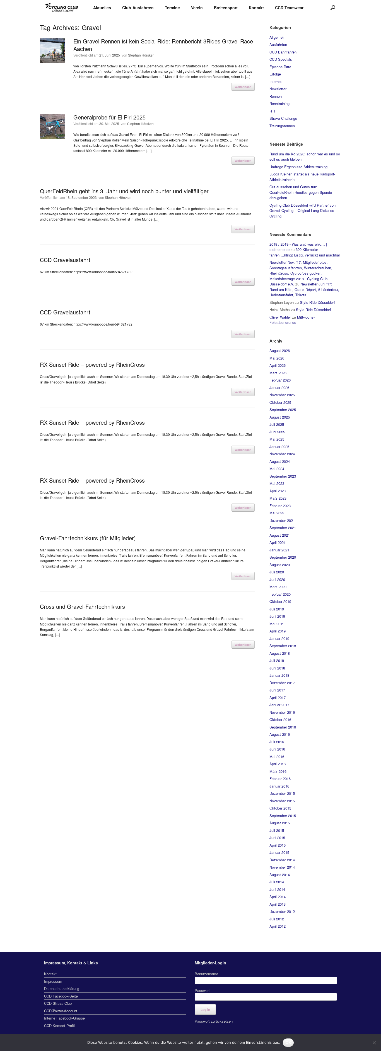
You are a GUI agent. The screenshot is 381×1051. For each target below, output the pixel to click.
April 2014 (277, 896)
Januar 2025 (279, 446)
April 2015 (277, 845)
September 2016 (282, 727)
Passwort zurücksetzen (214, 1021)
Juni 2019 (277, 616)
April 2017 (277, 697)
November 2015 (282, 800)
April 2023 (277, 490)
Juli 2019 (276, 609)
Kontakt (256, 7)
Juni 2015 (277, 837)
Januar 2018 (279, 675)
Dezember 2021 (282, 520)
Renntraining (279, 103)
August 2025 (279, 417)
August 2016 (279, 734)
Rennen (275, 96)
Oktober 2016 (280, 719)
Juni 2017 (277, 690)
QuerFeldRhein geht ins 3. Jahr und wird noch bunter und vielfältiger (124, 191)
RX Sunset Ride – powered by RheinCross (92, 364)
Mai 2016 (276, 756)
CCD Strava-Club (58, 1003)
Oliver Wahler (280, 317)
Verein (197, 7)
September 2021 (282, 527)
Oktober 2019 (280, 601)
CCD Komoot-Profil (59, 1025)
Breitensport (226, 7)
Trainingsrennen (282, 125)
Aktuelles (102, 7)
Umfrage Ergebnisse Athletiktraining (298, 166)
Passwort (202, 990)
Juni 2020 (277, 579)
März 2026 (277, 372)
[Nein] (374, 1042)
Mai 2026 (276, 358)
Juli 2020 (276, 572)
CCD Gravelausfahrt (65, 260)
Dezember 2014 (282, 859)
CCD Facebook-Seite (61, 996)
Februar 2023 (280, 505)
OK (288, 1042)
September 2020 (282, 557)
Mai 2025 (276, 439)
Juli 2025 (276, 424)
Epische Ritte (280, 66)
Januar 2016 (279, 786)
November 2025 (282, 394)
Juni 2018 (277, 668)
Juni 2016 (277, 749)
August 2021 (279, 535)
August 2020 (279, 564)
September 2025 (282, 409)
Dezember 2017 (282, 682)
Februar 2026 (280, 380)
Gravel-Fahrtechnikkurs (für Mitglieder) (88, 538)
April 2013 (277, 904)
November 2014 (282, 867)
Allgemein (277, 37)
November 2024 (282, 453)
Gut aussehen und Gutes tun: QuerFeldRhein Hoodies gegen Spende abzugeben (300, 192)
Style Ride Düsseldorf (317, 302)
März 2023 (277, 498)
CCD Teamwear (289, 7)
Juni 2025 (277, 431)
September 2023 (282, 476)
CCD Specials (280, 59)
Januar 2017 (279, 704)
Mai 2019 (276, 623)
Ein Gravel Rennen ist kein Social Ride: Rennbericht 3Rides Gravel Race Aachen (163, 45)
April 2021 (277, 542)
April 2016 (277, 763)
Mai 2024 (276, 468)
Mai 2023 (276, 483)
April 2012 (277, 926)
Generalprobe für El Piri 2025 (109, 117)
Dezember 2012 (282, 911)
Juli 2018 (276, 660)
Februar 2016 (280, 778)
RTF (272, 111)
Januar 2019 (279, 638)
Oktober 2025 (280, 402)
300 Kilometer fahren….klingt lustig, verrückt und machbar (304, 252)
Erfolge (275, 74)
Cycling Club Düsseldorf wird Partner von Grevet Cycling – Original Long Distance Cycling (302, 210)
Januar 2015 (279, 852)
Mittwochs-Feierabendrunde (292, 319)
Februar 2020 (280, 594)
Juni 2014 (277, 889)
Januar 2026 (279, 387)
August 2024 (279, 461)
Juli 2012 (276, 919)
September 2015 (282, 815)
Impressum (53, 981)
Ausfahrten (278, 44)
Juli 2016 (276, 741)
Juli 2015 (276, 830)
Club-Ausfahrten (138, 7)
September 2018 (282, 645)
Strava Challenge (283, 118)
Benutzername (206, 973)
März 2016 (277, 771)
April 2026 (277, 365)
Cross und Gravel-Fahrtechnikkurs (82, 606)
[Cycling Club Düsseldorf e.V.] (61, 7)
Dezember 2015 (282, 793)
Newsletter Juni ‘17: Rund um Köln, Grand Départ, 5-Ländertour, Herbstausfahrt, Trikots (304, 289)
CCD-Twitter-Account (60, 1010)
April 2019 (277, 631)
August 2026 (279, 350)
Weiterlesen (243, 87)
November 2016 (282, 712)
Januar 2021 (279, 550)
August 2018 (279, 653)
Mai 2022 (276, 512)
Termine (172, 7)
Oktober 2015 (280, 808)
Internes (276, 81)
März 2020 (277, 586)
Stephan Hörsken (141, 55)
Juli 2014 (276, 881)
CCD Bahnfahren (282, 52)
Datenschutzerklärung (61, 988)
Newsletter (277, 88)
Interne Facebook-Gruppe (64, 1018)
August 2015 (279, 822)
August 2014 (279, 874)
